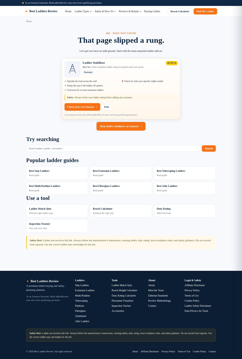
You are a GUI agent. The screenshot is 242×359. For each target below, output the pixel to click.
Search (209, 148)
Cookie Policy (192, 300)
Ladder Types (82, 11)
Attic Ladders (82, 321)
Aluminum (80, 316)
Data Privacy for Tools (196, 310)
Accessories (118, 310)
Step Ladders (82, 285)
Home (68, 11)
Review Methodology (159, 300)
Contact (152, 305)
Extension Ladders (84, 290)
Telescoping (81, 300)
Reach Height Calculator (124, 290)
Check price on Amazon (82, 106)
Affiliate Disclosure (195, 285)
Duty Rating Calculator (124, 295)
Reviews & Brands (129, 11)
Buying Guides (152, 11)
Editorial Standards (158, 295)
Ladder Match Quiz (122, 285)
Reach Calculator (180, 11)
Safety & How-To (104, 11)
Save (106, 107)
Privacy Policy (192, 290)
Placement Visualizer (122, 300)
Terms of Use (192, 295)
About (151, 285)
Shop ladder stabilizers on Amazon (121, 126)
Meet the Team (156, 290)
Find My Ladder (205, 11)
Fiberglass (80, 310)
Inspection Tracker (121, 305)
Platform (79, 305)
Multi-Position (82, 295)
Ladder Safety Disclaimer (198, 305)
